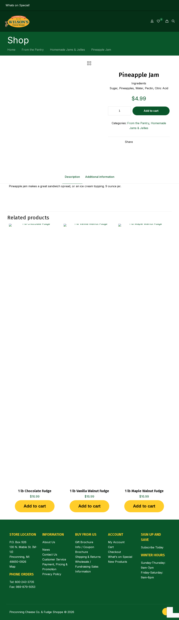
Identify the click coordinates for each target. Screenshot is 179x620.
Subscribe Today (152, 547)
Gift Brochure (84, 542)
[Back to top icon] (166, 611)
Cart (111, 547)
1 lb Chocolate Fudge (34, 491)
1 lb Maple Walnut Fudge (144, 491)
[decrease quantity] (112, 111)
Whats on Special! (18, 5)
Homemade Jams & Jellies (67, 49)
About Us (48, 542)
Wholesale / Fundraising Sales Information (86, 566)
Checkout (114, 552)
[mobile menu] (140, 21)
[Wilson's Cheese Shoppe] (16, 21)
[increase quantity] (127, 111)
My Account (116, 542)
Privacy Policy (51, 574)
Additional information (99, 176)
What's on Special (120, 557)
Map (12, 566)
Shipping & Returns (88, 557)
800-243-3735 (24, 582)
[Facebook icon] (162, 5)
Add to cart (151, 110)
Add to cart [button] (35, 506)
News (46, 549)
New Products (117, 561)
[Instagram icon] (167, 5)
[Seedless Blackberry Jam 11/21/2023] (176, 606)
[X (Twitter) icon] (171, 5)
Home (11, 49)
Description (72, 176)
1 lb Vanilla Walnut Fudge (89, 491)
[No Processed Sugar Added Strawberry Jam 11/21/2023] (3, 606)
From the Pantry (33, 49)
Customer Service (54, 559)
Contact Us (49, 554)
